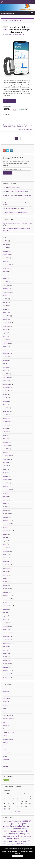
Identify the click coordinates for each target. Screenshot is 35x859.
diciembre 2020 (7, 418)
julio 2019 (5, 462)
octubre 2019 (6, 459)
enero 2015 (6, 629)
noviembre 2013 (7, 674)
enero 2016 (6, 592)
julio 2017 (5, 534)
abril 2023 (5, 336)
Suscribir (7, 173)
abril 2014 (5, 657)
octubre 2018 (6, 493)
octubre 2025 (6, 268)
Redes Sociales (7, 752)
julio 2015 (5, 609)
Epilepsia (20, 831)
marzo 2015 (6, 622)
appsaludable (8, 826)
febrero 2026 (6, 254)
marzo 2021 (6, 408)
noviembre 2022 (7, 353)
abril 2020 (5, 438)
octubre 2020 (6, 425)
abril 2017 (5, 544)
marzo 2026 (6, 251)
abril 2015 (5, 619)
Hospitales (6, 836)
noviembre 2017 (7, 524)
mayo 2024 (6, 305)
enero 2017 (6, 554)
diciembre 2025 (7, 261)
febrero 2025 (6, 285)
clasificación (23, 826)
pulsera (4, 841)
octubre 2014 (6, 640)
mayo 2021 (6, 401)
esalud (9, 126)
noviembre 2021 (7, 387)
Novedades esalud (8, 739)
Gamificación (6, 725)
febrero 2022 (6, 377)
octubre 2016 (6, 565)
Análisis (5, 688)
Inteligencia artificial (8, 732)
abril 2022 (5, 370)
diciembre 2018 (7, 486)
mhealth (14, 126)
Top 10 (23, 843)
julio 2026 (5, 241)
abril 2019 (5, 472)
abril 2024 (5, 309)
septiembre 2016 (7, 568)
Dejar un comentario (26, 129)
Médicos (24, 836)
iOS (10, 836)
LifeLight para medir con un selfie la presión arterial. (17, 195)
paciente (9, 838)
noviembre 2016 (7, 561)
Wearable (21, 34)
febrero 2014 (6, 663)
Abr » (19, 811)
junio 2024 (6, 302)
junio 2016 (6, 575)
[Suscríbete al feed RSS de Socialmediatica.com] (2, 1)
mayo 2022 (6, 367)
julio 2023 (5, 329)
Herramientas (6, 729)
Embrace (28, 828)
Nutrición (5, 742)
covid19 (29, 125)
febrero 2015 (6, 626)
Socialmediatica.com (7, 13)
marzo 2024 (6, 312)
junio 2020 (6, 432)
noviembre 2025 (7, 264)
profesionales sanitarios (25, 838)
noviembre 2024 (7, 292)
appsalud (24, 824)
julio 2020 (5, 428)
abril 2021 (5, 404)
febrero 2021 (6, 411)
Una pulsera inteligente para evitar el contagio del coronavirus (20, 29)
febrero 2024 (6, 316)
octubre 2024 (6, 295)
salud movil (6, 844)
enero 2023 (6, 346)
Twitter (5, 763)
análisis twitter (10, 821)
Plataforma (6, 746)
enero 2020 (6, 449)
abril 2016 (5, 582)
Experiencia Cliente (8, 715)
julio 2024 (5, 299)
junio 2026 (6, 244)
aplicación (7, 125)
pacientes (16, 838)
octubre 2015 (6, 602)
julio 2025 (5, 271)
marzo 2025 (6, 282)
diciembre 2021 (7, 384)
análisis (4, 821)
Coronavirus (22, 125)
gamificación (27, 834)
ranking (10, 841)
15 (30, 801)
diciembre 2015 (7, 595)
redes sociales (19, 841)
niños (29, 836)
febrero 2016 (6, 588)
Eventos (5, 712)
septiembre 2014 (7, 643)
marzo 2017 (6, 547)
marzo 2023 (6, 339)
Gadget (5, 722)
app (13, 34)
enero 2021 (6, 415)
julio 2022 (5, 360)
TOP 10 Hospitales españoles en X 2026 (14, 199)
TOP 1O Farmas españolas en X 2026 (13, 208)
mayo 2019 (6, 469)
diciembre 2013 (7, 670)
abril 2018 (5, 507)
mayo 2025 (6, 278)
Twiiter (29, 844)
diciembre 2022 (7, 350)
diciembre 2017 (7, 520)
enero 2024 (6, 319)
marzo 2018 (6, 510)
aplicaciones (6, 691)
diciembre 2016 (7, 558)
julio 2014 (5, 646)
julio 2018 (5, 496)
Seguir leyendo (9, 100)
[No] (33, 852)
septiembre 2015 (7, 605)
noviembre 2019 (7, 455)
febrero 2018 (6, 513)
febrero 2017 (6, 551)
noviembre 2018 (7, 490)
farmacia (5, 834)
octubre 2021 (6, 391)
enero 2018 (6, 517)
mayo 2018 (6, 503)
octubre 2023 (6, 326)
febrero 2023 (6, 343)
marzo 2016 (6, 585)
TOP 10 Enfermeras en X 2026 (11, 187)
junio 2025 (6, 275)
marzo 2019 (6, 476)
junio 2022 (6, 363)
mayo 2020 (6, 435)
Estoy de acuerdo (17, 856)
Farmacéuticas (12, 834)
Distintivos (6, 701)
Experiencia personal (8, 718)
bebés (16, 826)
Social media (6, 759)
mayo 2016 (6, 578)
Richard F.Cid (8, 34)
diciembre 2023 (7, 322)
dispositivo (17, 829)
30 (5, 809)
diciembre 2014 (7, 633)
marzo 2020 (6, 442)
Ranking (5, 749)
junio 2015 (6, 612)
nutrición (5, 838)
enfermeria (14, 831)
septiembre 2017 (7, 530)
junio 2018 (6, 500)
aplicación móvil (6, 824)
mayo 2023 (6, 333)
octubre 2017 (6, 527)
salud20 (27, 841)
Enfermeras (6, 705)
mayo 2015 (6, 616)
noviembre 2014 (7, 636)
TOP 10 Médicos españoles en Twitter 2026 (15, 191)
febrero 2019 (6, 479)
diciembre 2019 (7, 452)
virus (18, 126)
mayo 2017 (6, 541)
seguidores (14, 844)
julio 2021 (5, 394)
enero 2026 (6, 258)
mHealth (17, 34)
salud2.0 (5, 756)
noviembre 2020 (7, 421)
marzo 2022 (6, 374)
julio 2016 (5, 571)
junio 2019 (6, 466)
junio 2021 (6, 397)
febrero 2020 (6, 445)
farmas (21, 834)
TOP (18, 844)
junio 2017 (6, 537)
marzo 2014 (6, 660)
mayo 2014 (6, 653)
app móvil (17, 824)
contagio (16, 125)
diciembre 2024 (7, 288)
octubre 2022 (6, 357)
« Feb (15, 811)
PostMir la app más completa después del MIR (15, 212)
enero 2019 (6, 483)
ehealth (5, 126)
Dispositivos (6, 698)
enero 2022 (6, 380)
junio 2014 (6, 650)
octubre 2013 (6, 677)
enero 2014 (6, 667)
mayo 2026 (6, 247)
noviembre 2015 (7, 599)
